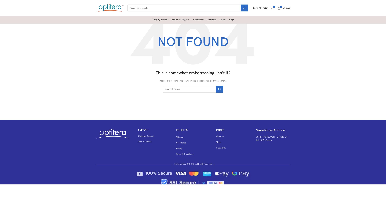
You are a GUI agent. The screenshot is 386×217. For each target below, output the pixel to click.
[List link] (154, 136)
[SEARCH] (244, 8)
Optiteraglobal (180, 163)
